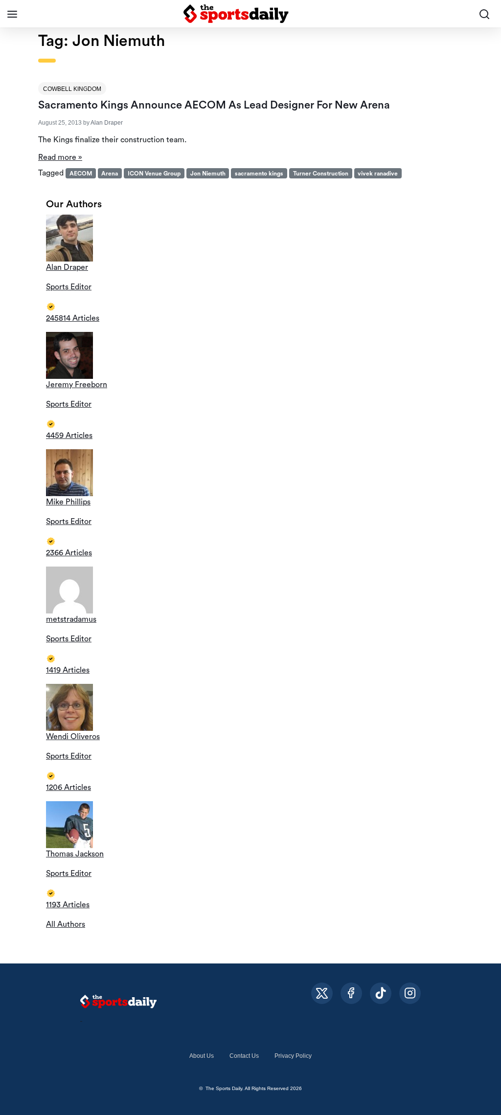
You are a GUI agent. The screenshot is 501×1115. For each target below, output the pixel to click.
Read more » (60, 157)
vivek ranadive (378, 173)
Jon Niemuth (208, 173)
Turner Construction (320, 173)
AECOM (80, 173)
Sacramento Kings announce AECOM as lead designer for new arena (214, 105)
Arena (109, 173)
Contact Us (244, 1055)
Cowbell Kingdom (72, 89)
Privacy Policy (293, 1055)
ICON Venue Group (154, 173)
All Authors (65, 924)
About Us (201, 1055)
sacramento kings (259, 173)
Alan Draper (107, 122)
